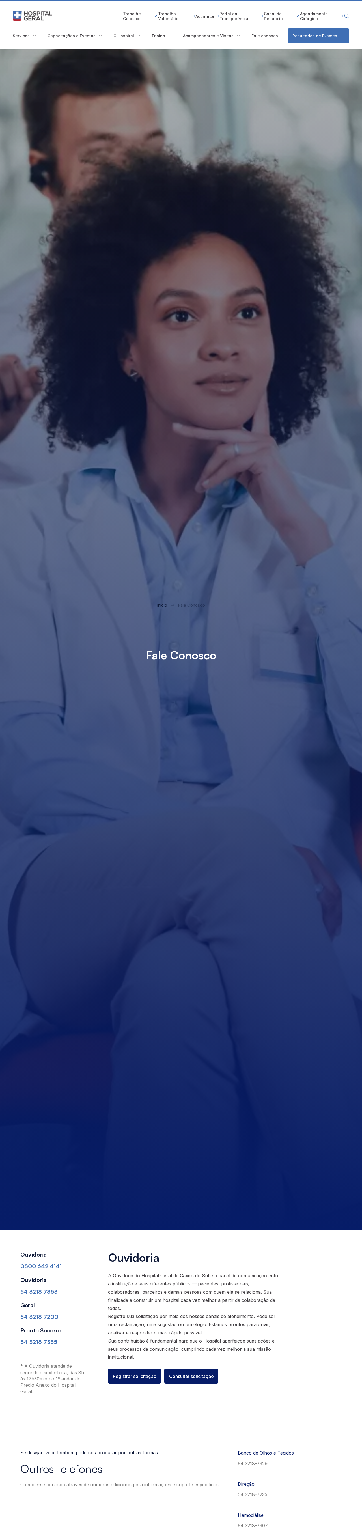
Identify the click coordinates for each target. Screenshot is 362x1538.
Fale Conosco (191, 605)
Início (162, 605)
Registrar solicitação (134, 1376)
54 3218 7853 (38, 1291)
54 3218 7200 (39, 1317)
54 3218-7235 (252, 1494)
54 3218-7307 (253, 1525)
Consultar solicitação (191, 1376)
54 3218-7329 (253, 1463)
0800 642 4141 (41, 1266)
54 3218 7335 (38, 1342)
